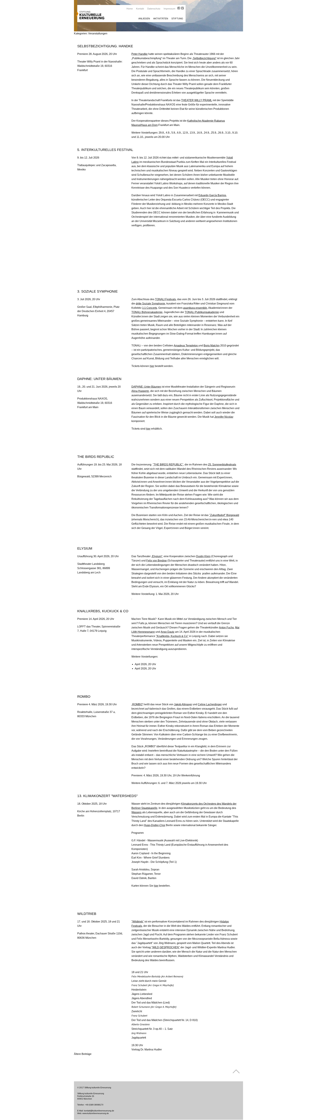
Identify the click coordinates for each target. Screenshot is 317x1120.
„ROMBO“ (137, 704)
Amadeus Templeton (186, 345)
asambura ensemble (195, 307)
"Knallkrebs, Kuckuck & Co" (172, 636)
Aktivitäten (160, 18)
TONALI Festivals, (165, 299)
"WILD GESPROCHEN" (165, 947)
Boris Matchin (212, 345)
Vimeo (182, 8)
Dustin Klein (203, 556)
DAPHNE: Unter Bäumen (146, 386)
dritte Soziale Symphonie (150, 303)
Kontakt (140, 8)
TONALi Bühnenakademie (146, 312)
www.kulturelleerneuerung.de (95, 1113)
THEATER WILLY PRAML (196, 100)
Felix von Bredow (156, 560)
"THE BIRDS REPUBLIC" (168, 464)
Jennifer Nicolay (223, 416)
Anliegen (144, 18)
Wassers (136, 812)
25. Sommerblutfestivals (222, 464)
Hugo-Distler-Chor (154, 825)
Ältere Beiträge (82, 1054)
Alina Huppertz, (140, 391)
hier (152, 366)
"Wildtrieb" (137, 921)
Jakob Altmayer (183, 704)
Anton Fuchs (226, 627)
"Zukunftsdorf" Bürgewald (224, 515)
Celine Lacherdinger (210, 704)
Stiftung (177, 18)
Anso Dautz (167, 631)
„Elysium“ (156, 556)
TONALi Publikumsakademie (202, 312)
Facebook (178, 8)
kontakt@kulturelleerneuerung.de (99, 1111)
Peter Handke (139, 54)
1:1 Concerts (149, 307)
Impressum (169, 8)
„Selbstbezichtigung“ (204, 58)
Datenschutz (153, 8)
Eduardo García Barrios (212, 195)
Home (129, 8)
